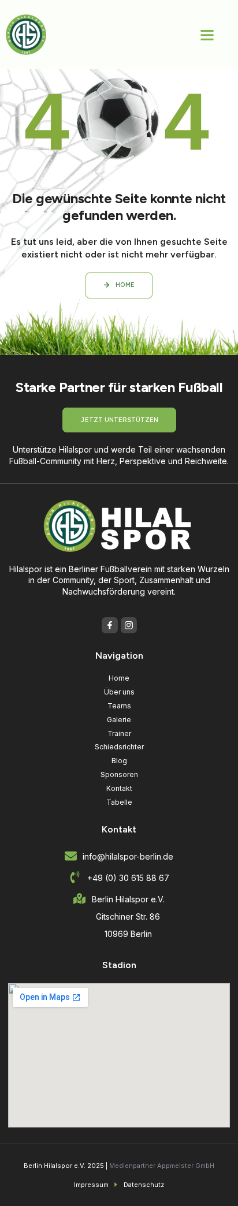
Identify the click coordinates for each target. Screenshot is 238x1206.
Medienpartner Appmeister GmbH (161, 1166)
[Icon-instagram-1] (129, 625)
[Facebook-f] (110, 625)
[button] (207, 35)
